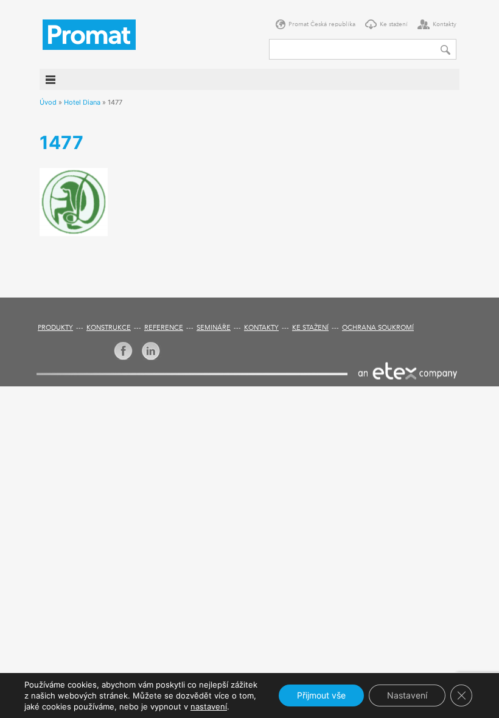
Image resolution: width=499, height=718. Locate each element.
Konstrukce (108, 328)
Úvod (48, 102)
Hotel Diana (82, 102)
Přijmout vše (321, 695)
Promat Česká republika (321, 24)
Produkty (55, 328)
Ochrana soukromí (378, 328)
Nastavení (407, 695)
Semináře (214, 328)
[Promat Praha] (89, 33)
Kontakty (444, 24)
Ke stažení (394, 24)
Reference (163, 328)
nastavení (208, 706)
